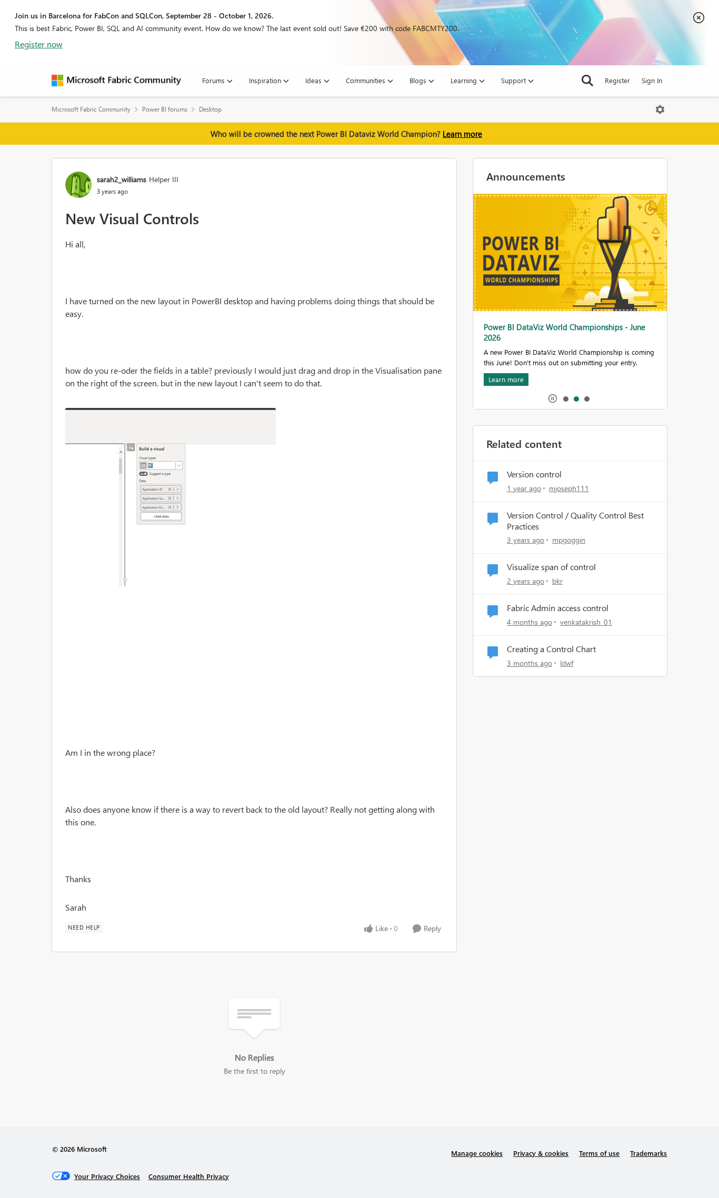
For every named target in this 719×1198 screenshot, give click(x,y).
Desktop (210, 109)
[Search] (587, 80)
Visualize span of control (551, 567)
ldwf (566, 663)
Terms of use (599, 1153)
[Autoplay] (552, 398)
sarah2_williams (121, 179)
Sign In (652, 80)
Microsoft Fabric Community (91, 109)
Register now (39, 43)
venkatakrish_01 (586, 622)
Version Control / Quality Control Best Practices (575, 521)
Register (617, 80)
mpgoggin (568, 540)
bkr (557, 581)
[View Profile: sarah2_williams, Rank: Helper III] (78, 185)
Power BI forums (164, 109)
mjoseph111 (569, 488)
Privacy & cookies (540, 1153)
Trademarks (648, 1153)
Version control (534, 474)
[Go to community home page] (116, 80)
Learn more (462, 133)
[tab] (565, 398)
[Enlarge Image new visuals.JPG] (170, 497)
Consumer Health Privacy (188, 1176)
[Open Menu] (660, 109)
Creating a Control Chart (551, 649)
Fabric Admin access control (557, 608)
